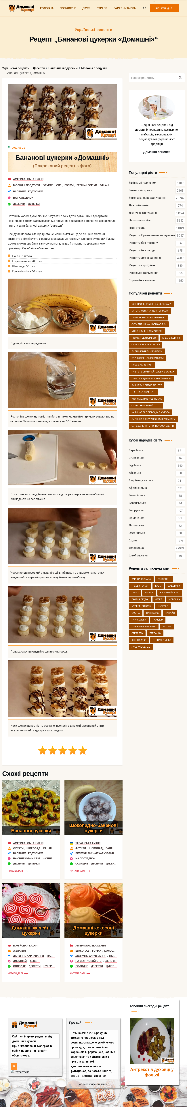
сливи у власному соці (145, 344)
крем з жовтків (171, 338)
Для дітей (20, 960)
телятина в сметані (143, 392)
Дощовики (174, 586)
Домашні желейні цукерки (31, 930)
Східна (133, 541)
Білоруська (136, 510)
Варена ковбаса (141, 579)
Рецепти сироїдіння (142, 265)
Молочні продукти (26, 185)
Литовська (136, 526)
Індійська (135, 465)
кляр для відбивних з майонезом (151, 378)
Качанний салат (169, 592)
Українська (136, 548)
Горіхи (69, 185)
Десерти (19, 203)
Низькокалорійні (139, 220)
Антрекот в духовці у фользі (152, 1072)
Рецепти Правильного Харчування (152, 235)
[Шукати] (180, 77)
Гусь (158, 586)
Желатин (19, 950)
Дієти (86, 8)
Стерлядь (137, 633)
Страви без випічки (142, 280)
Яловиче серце (140, 647)
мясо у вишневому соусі (146, 331)
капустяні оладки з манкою (148, 317)
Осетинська (137, 533)
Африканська (138, 488)
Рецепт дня (164, 8)
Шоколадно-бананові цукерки (93, 828)
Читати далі (15, 871)
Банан (104, 185)
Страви (102, 8)
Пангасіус (152, 613)
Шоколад (33, 848)
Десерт (35, 960)
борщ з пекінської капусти (147, 358)
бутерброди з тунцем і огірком (149, 311)
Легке (158, 599)
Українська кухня (87, 843)
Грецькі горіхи (87, 185)
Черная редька (162, 640)
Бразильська (137, 503)
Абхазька (135, 473)
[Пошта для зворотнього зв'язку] (14, 1066)
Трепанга (155, 633)
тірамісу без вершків (143, 338)
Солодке (81, 863)
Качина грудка (139, 599)
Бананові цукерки (31, 830)
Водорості (164, 579)
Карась (149, 592)
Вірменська (136, 518)
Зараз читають (125, 8)
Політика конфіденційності (93, 1084)
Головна (47, 8)
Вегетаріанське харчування (95, 853)
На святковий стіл (26, 858)
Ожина (135, 613)
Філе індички (138, 640)
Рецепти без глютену (143, 243)
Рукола (167, 626)
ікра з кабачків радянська (146, 399)
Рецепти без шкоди (142, 250)
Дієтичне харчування (28, 955)
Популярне (68, 8)
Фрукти (48, 185)
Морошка (174, 599)
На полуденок (23, 197)
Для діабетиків (139, 205)
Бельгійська (137, 495)
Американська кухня (28, 179)
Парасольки (138, 619)
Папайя (170, 613)
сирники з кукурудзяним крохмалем (153, 419)
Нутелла (163, 606)
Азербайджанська (141, 480)
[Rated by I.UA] (20, 1072)
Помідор (158, 619)
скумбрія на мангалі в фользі (148, 324)
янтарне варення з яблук (146, 351)
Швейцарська (138, 556)
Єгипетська (136, 458)
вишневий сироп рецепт (146, 385)
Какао (134, 592)
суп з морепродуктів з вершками (151, 304)
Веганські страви (140, 190)
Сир (58, 185)
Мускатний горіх (141, 606)
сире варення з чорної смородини (152, 426)
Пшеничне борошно (143, 626)
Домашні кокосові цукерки (93, 930)
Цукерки (34, 203)
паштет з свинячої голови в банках (152, 371)
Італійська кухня (25, 945)
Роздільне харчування (143, 273)
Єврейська (136, 450)
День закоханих (116, 960)
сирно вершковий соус (145, 405)
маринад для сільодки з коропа (150, 412)
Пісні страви (137, 228)
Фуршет (48, 858)
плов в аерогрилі (141, 365)
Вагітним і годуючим (28, 191)
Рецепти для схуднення (145, 258)
